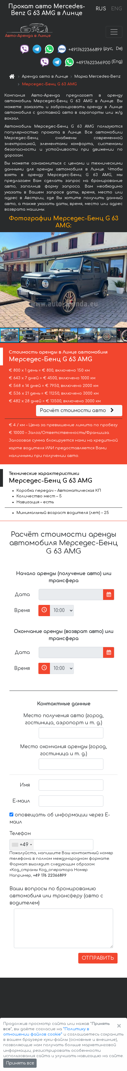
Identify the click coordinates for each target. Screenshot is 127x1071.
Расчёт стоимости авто (74, 410)
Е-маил (21, 801)
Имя (25, 785)
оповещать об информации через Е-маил (59, 818)
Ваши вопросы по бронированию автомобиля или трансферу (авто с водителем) (56, 896)
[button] (29, 335)
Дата (22, 594)
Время (22, 610)
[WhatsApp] (49, 48)
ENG (116, 9)
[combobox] (22, 844)
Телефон (20, 833)
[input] (71, 594)
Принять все (20, 1063)
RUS (101, 9)
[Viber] (24, 48)
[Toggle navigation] (114, 32)
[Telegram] (37, 48)
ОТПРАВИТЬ (98, 958)
